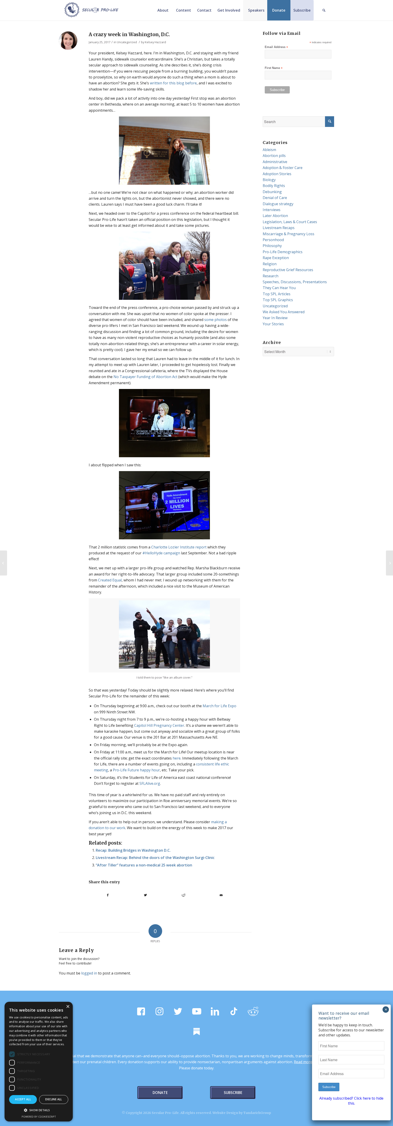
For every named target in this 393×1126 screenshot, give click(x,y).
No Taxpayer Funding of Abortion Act (145, 376)
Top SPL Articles (276, 293)
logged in (89, 973)
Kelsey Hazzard (155, 42)
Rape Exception (276, 257)
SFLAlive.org (149, 783)
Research (270, 275)
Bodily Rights (274, 185)
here (177, 758)
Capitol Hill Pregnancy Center (159, 725)
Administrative (275, 161)
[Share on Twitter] (146, 895)
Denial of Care (275, 197)
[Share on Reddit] (183, 895)
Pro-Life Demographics (282, 251)
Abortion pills (274, 155)
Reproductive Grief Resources (288, 269)
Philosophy (272, 245)
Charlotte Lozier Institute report (179, 547)
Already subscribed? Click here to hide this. (351, 1101)
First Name (273, 68)
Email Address (276, 47)
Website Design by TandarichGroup (241, 1113)
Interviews (271, 209)
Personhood (273, 239)
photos (220, 319)
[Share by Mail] (221, 895)
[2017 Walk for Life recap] (3, 563)
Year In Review (275, 317)
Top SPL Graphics (278, 299)
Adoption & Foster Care (282, 167)
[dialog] (39, 1061)
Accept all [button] (23, 1099)
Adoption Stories (277, 173)
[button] (38, 1110)
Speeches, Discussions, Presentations (295, 281)
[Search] (324, 10)
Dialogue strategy (278, 203)
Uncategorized (127, 42)
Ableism (269, 149)
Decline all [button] (53, 1099)
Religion (270, 263)
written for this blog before (173, 83)
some (209, 319)
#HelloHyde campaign (161, 552)
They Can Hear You (279, 287)
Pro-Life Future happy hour (136, 770)
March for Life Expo (219, 705)
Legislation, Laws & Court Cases (290, 221)
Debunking (272, 191)
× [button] (67, 1006)
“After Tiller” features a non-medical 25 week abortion (144, 865)
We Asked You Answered (284, 311)
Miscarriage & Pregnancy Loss (288, 233)
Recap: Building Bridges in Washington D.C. (133, 850)
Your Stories (273, 323)
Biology (269, 179)
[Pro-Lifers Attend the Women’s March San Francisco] (389, 563)
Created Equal (110, 580)
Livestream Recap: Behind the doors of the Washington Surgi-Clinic (155, 857)
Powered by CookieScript (39, 1116)
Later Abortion (275, 215)
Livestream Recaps (279, 227)
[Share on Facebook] (108, 895)
